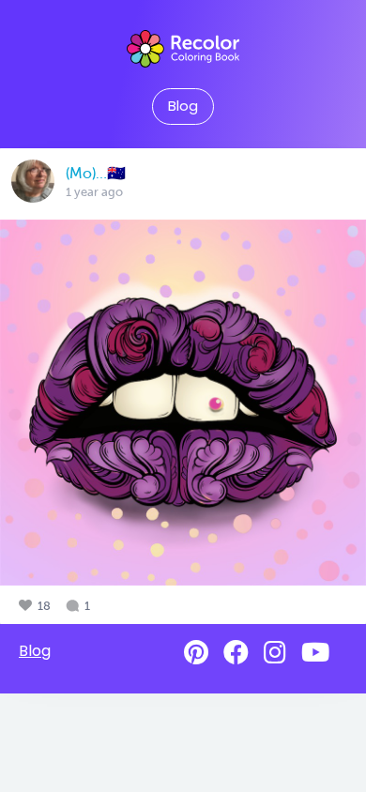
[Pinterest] (196, 652)
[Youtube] (315, 652)
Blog (183, 106)
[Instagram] (275, 652)
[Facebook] (236, 652)
